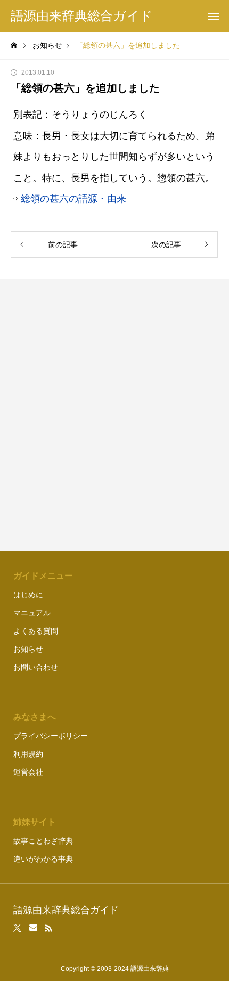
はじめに (28, 594)
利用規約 (28, 754)
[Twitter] (17, 928)
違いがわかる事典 (43, 859)
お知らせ (28, 649)
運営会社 (28, 772)
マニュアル (32, 612)
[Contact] (33, 928)
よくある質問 (35, 631)
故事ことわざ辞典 (43, 841)
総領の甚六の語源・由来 (73, 198)
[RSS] (48, 928)
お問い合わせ (35, 667)
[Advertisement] (114, 415)
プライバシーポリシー (50, 736)
